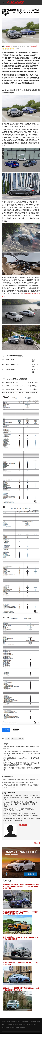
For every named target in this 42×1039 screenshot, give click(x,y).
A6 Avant (19, 739)
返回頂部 (37, 843)
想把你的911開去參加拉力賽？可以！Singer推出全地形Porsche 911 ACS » (20, 786)
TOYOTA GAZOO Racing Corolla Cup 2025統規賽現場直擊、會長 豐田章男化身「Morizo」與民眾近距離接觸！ (21, 797)
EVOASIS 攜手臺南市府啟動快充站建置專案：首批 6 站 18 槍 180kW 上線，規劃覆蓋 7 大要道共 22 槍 (20, 804)
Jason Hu (9, 46)
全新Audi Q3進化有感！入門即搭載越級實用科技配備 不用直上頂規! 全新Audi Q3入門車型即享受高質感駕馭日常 (21, 753)
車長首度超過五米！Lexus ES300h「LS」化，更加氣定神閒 (20, 963)
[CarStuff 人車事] (16, 1)
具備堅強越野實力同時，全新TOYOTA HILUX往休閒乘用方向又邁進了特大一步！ (20, 913)
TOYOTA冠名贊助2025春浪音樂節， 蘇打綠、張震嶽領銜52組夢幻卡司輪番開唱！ (21, 820)
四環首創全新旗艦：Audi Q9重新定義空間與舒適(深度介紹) (21, 759)
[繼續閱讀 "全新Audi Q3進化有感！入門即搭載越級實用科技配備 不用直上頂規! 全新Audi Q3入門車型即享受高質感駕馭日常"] (17, 899)
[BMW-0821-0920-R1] (21, 862)
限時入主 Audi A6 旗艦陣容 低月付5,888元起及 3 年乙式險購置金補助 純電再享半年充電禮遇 (21, 764)
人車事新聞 (34, 46)
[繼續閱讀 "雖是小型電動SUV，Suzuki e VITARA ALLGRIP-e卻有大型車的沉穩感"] (17, 950)
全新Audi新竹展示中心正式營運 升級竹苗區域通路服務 (21, 769)
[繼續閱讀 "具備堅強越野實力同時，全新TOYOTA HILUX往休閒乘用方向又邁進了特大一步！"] (17, 925)
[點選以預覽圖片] (20, 31)
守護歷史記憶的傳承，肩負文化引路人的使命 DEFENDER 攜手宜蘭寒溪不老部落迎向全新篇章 (20, 815)
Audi (7, 739)
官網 (20, 293)
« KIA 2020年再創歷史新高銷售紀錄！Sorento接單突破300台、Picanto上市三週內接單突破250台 (20, 781)
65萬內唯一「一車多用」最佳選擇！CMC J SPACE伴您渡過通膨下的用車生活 (21, 989)
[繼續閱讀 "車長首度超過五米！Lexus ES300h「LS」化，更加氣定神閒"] (17, 976)
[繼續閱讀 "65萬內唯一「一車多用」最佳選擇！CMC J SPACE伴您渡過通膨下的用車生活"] (17, 1001)
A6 (13, 739)
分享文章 (6, 730)
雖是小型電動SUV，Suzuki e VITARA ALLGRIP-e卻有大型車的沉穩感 (20, 938)
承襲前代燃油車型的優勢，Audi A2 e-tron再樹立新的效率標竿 (21, 748)
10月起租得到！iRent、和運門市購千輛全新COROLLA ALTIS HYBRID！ (18, 810)
